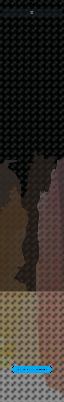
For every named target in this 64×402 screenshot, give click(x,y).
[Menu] (32, 13)
